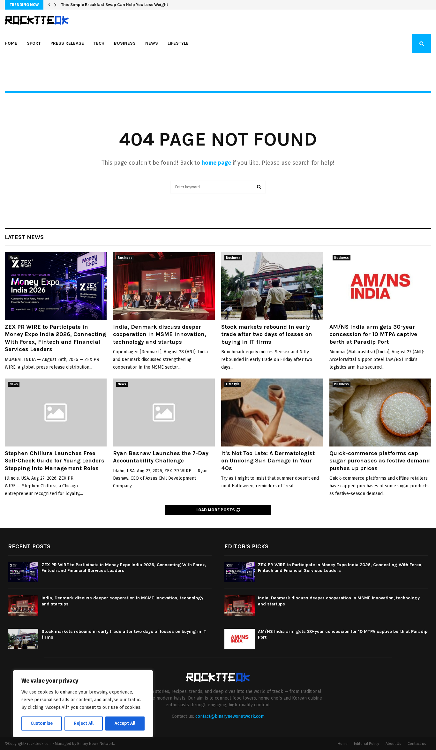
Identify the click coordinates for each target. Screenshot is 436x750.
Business (125, 43)
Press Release (67, 43)
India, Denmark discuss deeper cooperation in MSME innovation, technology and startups (159, 334)
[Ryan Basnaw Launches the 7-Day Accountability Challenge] (164, 412)
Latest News (24, 237)
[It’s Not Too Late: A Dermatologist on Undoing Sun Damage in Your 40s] (272, 412)
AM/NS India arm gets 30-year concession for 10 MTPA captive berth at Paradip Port (373, 334)
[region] (83, 703)
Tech (99, 43)
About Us (393, 743)
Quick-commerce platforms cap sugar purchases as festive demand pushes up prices (379, 461)
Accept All (125, 723)
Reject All (84, 723)
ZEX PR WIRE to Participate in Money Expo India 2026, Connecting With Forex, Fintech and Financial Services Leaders (55, 338)
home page (216, 162)
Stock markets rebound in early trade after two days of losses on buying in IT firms (266, 334)
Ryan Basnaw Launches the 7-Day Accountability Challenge (160, 457)
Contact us (417, 743)
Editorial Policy (366, 743)
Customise (42, 723)
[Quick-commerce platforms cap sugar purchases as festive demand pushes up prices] (380, 412)
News (151, 43)
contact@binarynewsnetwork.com (230, 716)
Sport (34, 43)
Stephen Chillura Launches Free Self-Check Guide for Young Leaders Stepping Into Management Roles (54, 461)
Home (11, 43)
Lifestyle (178, 43)
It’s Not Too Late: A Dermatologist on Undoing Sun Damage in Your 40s (268, 461)
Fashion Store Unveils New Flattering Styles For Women (116, 4)
